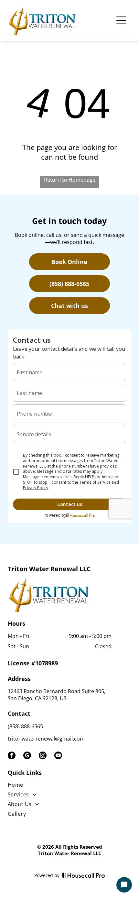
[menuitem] (60, 786)
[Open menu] (121, 20)
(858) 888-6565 (25, 726)
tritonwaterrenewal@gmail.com (46, 738)
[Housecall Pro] (83, 875)
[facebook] (12, 756)
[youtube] (58, 756)
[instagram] (43, 756)
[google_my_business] (27, 756)
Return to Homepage (69, 179)
